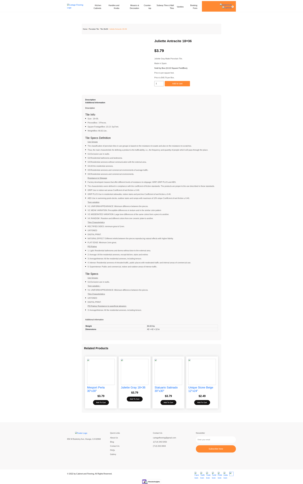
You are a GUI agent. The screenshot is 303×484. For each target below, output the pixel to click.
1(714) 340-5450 (160, 442)
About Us (114, 438)
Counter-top (147, 6)
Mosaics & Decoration (134, 6)
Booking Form (193, 6)
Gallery (113, 454)
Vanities (180, 7)
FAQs (112, 450)
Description (90, 100)
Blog (112, 442)
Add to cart (177, 83)
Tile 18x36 (104, 29)
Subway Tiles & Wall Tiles (165, 6)
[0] (227, 8)
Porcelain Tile (94, 29)
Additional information (95, 103)
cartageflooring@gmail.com (164, 438)
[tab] (151, 99)
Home (85, 29)
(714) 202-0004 (159, 446)
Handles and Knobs (114, 6)
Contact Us (114, 446)
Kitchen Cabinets (97, 6)
